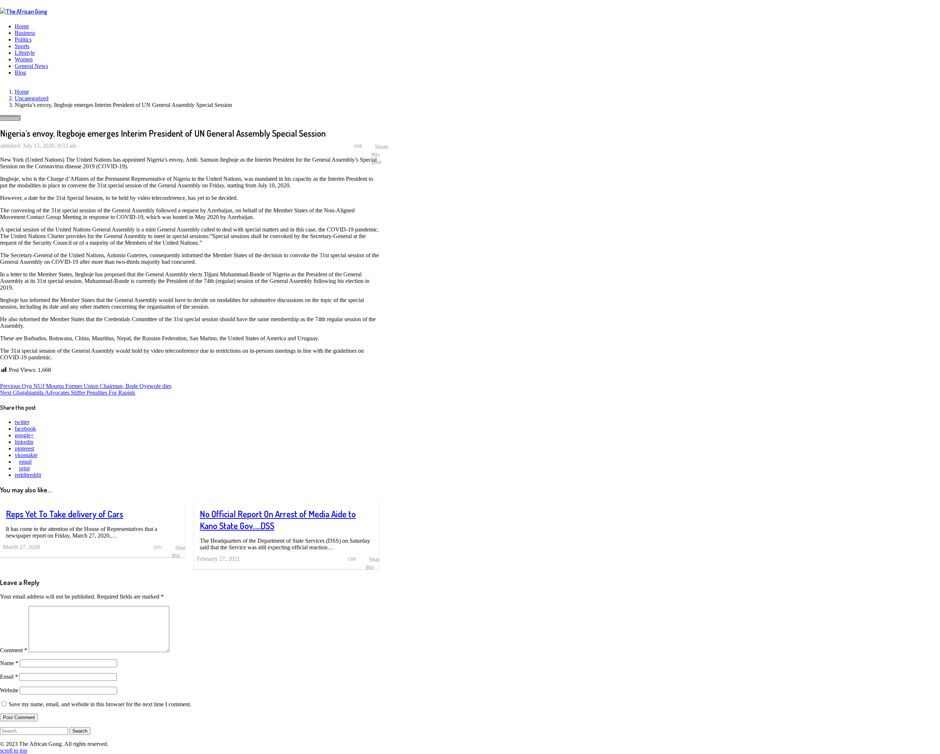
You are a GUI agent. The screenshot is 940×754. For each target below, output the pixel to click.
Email (9, 677)
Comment (13, 650)
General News (31, 66)
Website (9, 690)
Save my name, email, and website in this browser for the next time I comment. (100, 704)
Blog (20, 72)
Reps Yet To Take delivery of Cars (64, 514)
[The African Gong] (23, 11)
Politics (23, 39)
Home (22, 26)
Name (9, 663)
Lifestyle (25, 53)
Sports (22, 46)
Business (25, 33)
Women (24, 59)
